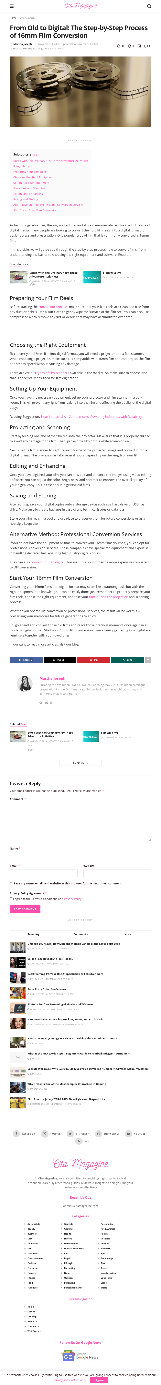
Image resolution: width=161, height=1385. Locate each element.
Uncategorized (108, 1272)
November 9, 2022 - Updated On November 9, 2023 (68, 44)
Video (104, 1282)
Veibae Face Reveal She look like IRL (50, 959)
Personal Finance (73, 1287)
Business (32, 1233)
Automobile (33, 1223)
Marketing (69, 1268)
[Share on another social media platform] (148, 660)
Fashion (31, 1263)
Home (13, 17)
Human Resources (74, 1248)
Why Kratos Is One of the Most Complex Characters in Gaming (66, 1084)
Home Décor (71, 1243)
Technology (107, 1258)
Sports (104, 1253)
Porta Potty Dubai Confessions (46, 989)
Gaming (68, 1228)
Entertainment (27, 17)
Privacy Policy (72, 899)
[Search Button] (149, 6)
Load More (80, 762)
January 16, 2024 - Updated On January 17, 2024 (52, 282)
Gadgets (68, 1223)
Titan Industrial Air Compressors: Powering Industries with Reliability (91, 416)
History (68, 1238)
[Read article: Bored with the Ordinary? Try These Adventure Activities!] (18, 277)
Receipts (105, 1238)
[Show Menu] (12, 6)
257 (33, 285)
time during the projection (108, 597)
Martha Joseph (22, 44)
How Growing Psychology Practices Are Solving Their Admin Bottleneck (72, 1038)
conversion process (53, 307)
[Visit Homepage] (80, 5)
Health (67, 1233)
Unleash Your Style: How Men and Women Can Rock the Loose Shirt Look (73, 943)
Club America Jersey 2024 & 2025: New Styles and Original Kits (66, 1099)
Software (106, 1248)
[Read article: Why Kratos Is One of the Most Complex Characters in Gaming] (18, 1087)
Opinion (68, 1277)
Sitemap (32, 1316)
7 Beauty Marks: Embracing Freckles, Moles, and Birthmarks (65, 1019)
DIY (29, 1248)
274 (131, 277)
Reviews (105, 1243)
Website (88, 866)
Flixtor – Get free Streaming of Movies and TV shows (60, 1004)
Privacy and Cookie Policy (69, 1380)
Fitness (31, 1277)
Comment (18, 799)
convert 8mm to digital (47, 562)
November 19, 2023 (115, 277)
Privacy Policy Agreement (28, 893)
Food (30, 1282)
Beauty (31, 1228)
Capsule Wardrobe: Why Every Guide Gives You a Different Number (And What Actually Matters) (88, 1069)
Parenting (69, 1282)
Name (15, 848)
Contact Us (33, 1326)
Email (15, 866)
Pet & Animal (108, 1228)
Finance (31, 1272)
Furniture (32, 1287)
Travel (104, 1268)
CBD (29, 1238)
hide (34, 154)
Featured (32, 1268)
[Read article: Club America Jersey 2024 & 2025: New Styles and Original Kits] (18, 1102)
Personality (107, 1223)
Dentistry (32, 1243)
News (67, 1272)
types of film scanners (53, 373)
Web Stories (33, 1331)
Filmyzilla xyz (112, 273)
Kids (66, 1253)
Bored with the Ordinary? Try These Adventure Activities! (53, 275)
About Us (32, 1321)
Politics (104, 1233)
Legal (67, 1258)
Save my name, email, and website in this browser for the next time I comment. (68, 883)
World (104, 1287)
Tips (103, 1263)
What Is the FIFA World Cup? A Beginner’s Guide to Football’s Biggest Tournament (79, 1053)
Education (32, 1253)
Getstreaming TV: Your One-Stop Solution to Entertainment (65, 974)
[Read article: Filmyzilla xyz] (92, 277)
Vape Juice (106, 1277)
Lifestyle (68, 1263)
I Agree (99, 1380)
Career (31, 1311)
